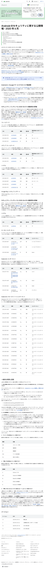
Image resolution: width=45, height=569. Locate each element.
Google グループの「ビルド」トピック (22, 555)
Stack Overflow (33, 553)
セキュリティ (13, 21)
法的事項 (16, 562)
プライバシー (27, 562)
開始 (40, 15)
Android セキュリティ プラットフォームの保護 (11, 70)
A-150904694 (13, 158)
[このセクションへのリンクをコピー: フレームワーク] (10, 122)
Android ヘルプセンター (34, 543)
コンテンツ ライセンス (21, 535)
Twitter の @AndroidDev (20, 545)
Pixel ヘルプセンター (34, 545)
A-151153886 (13, 181)
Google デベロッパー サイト (22, 492)
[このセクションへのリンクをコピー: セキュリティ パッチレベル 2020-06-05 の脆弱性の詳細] (38, 200)
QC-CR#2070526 (14, 275)
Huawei (38, 504)
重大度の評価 (10, 65)
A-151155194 (13, 178)
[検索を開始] (27, 1)
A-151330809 (13, 184)
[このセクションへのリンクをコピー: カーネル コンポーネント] (15, 230)
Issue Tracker (32, 555)
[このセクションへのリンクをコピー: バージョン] (9, 512)
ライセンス (22, 562)
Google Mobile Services (34, 551)
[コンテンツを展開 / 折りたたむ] (9, 32)
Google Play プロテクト (29, 87)
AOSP (2, 21)
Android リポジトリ (5, 543)
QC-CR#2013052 (14, 272)
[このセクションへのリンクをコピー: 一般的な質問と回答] (15, 379)
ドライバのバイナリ (5, 553)
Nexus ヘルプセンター (34, 547)
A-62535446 (13, 226)
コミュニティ (11, 562)
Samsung (14, 505)
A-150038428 (13, 138)
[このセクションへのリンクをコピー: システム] (7, 165)
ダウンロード (3, 547)
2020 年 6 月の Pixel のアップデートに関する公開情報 (17, 79)
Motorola (6, 505)
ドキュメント (4, 5)
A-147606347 (13, 135)
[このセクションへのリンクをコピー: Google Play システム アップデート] (21, 191)
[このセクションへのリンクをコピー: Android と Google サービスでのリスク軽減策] (32, 85)
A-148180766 (13, 141)
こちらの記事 (19, 410)
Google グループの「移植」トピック (22, 557)
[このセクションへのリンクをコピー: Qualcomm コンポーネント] (17, 259)
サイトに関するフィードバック (36, 562)
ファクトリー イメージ (5, 551)
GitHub (2, 555)
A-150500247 (14, 187)
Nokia (10, 505)
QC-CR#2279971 (14, 281)
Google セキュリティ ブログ (21, 549)
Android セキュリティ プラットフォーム (14, 87)
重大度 (24, 112)
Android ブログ (19, 547)
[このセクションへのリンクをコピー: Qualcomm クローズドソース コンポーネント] (26, 297)
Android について (4, 562)
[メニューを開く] (2, 1)
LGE (2, 505)
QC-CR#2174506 (14, 287)
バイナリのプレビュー (5, 549)
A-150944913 (13, 161)
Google (34, 504)
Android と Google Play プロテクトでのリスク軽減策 (12, 72)
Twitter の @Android (19, 543)
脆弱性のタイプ (19, 112)
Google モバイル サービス (13, 100)
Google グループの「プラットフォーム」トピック (22, 552)
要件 (2, 545)
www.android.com (33, 549)
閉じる (34, 15)
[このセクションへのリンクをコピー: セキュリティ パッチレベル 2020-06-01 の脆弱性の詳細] (38, 107)
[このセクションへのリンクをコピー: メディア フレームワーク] (15, 145)
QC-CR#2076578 (14, 276)
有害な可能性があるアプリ (14, 99)
